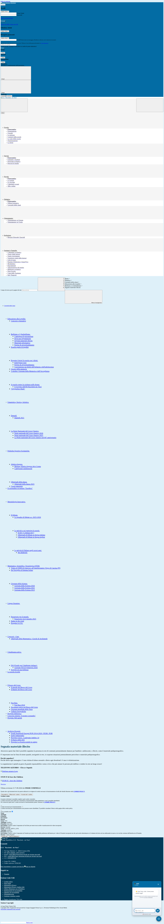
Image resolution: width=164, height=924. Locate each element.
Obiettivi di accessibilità (11, 892)
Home (67, 278)
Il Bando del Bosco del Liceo (21, 689)
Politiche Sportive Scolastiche (19, 451)
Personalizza (4, 794)
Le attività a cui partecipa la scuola (27, 531)
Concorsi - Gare (13, 637)
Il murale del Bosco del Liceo (21, 687)
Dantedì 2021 (19, 418)
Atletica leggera (17, 464)
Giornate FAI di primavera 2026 (26, 668)
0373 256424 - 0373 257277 (16, 853)
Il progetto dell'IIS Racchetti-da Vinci (28, 387)
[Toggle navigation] (14, 105)
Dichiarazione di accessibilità (13, 891)
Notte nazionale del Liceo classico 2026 (28, 433)
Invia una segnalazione (22, 339)
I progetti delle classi (71, 282)
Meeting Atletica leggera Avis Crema (27, 466)
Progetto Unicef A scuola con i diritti (24, 360)
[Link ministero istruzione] (8, 3)
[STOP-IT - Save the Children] (11, 781)
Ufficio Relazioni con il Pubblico (14, 889)
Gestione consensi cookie (12, 896)
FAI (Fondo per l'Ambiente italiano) (24, 665)
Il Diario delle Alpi (18, 740)
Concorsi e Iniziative (18, 321)
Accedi (3, 4)
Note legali (7, 883)
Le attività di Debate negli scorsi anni (28, 550)
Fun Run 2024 (19, 705)
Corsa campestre (17, 486)
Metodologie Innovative (17, 502)
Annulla (3, 96)
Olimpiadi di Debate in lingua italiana (31, 535)
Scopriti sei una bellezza (19, 670)
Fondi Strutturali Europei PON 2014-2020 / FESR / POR (32, 733)
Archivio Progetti (14, 731)
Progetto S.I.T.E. (17, 623)
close (2, 113)
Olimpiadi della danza (19, 482)
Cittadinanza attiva (15, 652)
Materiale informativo (22, 343)
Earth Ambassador (17, 736)
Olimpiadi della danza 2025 (24, 484)
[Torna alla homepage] (82, 97)
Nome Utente (20, 13)
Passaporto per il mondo (20, 617)
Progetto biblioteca (14, 714)
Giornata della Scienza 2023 (24, 590)
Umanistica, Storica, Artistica (18, 402)
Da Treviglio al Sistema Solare (22, 570)
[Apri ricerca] (149, 105)
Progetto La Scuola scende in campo (24, 742)
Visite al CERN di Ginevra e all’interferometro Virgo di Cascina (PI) (35, 568)
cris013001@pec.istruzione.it (25, 856)
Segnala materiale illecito (23, 341)
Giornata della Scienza (19, 584)
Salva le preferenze (14, 836)
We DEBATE (22, 553)
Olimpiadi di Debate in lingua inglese (31, 537)
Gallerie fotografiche (18, 711)
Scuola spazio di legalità (20, 347)
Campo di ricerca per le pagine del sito (11, 290)
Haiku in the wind (17, 621)
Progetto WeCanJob (15, 718)
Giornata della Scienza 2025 (24, 588)
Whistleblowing (9, 894)
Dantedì (14, 416)
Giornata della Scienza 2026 (24, 586)
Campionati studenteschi (23, 469)
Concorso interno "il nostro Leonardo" (22, 716)
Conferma (9, 96)
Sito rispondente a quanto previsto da (12, 866)
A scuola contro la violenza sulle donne (25, 385)
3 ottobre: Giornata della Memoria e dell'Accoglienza (30, 371)
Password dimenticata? (7, 18)
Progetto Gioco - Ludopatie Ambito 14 (25, 738)
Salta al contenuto (5, 1)
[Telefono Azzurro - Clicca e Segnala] (9, 771)
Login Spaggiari (44, 43)
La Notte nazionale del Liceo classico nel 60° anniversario (35, 438)
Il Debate (14, 515)
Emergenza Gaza (20, 363)
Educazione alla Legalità (72, 284)
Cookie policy (8, 882)
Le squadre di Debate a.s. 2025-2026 (27, 517)
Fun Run (14, 703)
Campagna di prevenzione (23, 336)
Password (19, 15)
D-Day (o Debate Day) (26, 533)
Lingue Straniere (14, 603)
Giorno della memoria (19, 369)
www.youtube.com (6, 811)
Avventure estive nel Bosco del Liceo (24, 707)
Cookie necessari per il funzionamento (11, 807)
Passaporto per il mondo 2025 (25, 619)
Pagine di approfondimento (24, 345)
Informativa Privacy (10, 885)
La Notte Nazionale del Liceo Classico (25, 431)
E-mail (18, 40)
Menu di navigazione (96, 302)
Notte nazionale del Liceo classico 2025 (28, 435)
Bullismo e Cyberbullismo (73, 286)
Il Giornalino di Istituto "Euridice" (20, 488)
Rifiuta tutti (14, 794)
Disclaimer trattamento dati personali (10, 909)
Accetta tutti (26, 794)
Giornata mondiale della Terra (22, 709)
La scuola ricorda (14, 672)
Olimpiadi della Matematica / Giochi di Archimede (29, 639)
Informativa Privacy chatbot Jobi (14, 887)
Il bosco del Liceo (14, 685)
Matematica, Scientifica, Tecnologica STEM (24, 566)
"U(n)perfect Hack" (18, 389)
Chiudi (2, 52)
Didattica (67, 280)
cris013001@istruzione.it (24, 854)
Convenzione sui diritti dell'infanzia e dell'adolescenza (34, 367)
